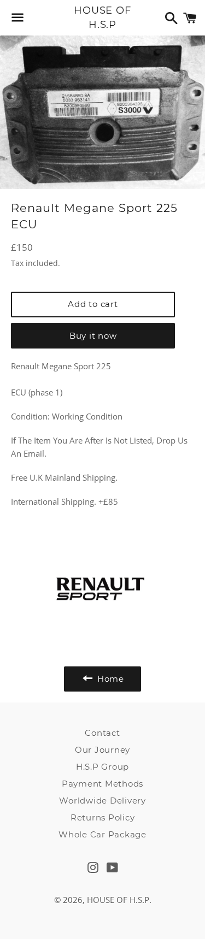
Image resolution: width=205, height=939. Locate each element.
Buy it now (93, 335)
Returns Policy (103, 817)
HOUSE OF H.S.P (102, 17)
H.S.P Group (102, 766)
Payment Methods (102, 783)
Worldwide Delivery (102, 800)
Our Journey (102, 750)
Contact (102, 733)
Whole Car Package (102, 834)
